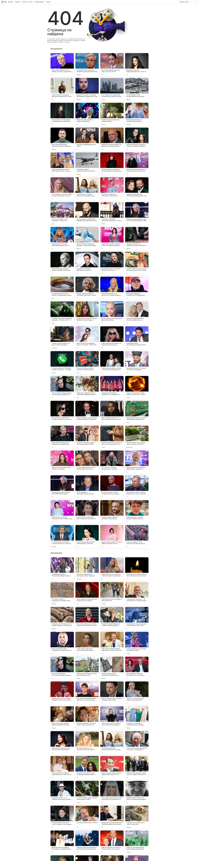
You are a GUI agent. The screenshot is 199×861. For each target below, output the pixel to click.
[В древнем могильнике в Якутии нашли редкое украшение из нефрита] (136, 412)
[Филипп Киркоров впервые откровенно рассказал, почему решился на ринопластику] (87, 288)
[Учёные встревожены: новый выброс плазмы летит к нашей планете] (136, 387)
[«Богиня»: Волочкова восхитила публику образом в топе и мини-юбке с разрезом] (136, 263)
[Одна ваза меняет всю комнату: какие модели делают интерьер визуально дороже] (112, 586)
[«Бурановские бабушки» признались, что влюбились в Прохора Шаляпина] (112, 387)
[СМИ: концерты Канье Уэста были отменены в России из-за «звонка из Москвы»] (112, 412)
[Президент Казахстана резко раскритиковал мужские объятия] (87, 64)
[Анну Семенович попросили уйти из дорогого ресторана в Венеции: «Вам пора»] (87, 742)
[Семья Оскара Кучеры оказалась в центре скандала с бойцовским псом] (87, 412)
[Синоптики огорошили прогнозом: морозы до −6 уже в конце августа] (112, 213)
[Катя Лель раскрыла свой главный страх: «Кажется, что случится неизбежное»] (62, 586)
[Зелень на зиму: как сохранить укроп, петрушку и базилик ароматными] (136, 437)
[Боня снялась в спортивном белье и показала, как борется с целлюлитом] (87, 511)
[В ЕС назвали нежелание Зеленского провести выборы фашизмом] (62, 139)
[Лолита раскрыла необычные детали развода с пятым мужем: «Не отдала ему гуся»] (112, 164)
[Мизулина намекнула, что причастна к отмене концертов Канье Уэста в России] (112, 288)
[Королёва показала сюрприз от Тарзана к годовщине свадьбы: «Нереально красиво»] (136, 139)
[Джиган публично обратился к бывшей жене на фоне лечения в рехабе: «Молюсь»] (87, 213)
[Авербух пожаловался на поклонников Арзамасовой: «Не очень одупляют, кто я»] (136, 189)
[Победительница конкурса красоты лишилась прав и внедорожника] (87, 586)
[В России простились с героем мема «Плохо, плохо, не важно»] (136, 487)
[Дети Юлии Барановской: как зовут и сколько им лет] (112, 64)
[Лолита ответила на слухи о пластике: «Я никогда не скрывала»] (87, 636)
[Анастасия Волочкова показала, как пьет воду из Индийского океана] (62, 387)
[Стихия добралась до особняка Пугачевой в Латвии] (136, 792)
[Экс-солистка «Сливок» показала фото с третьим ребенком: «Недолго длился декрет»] (112, 462)
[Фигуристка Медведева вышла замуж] (87, 139)
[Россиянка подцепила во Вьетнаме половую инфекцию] (87, 718)
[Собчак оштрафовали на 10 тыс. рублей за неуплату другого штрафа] (136, 660)
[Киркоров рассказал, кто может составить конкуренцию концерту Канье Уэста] (136, 362)
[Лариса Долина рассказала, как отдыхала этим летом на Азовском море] (112, 338)
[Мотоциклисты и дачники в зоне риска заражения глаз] (87, 817)
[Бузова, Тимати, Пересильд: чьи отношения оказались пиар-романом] (136, 586)
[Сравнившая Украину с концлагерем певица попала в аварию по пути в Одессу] (62, 718)
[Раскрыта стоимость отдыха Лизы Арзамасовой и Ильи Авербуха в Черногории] (87, 437)
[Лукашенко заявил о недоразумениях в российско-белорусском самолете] (87, 164)
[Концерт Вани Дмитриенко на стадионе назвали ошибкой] (112, 767)
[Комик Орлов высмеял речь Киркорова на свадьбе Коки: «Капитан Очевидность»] (62, 437)
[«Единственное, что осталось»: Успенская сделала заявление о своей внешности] (112, 718)
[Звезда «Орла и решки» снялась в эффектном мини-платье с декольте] (112, 536)
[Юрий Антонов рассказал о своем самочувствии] (87, 114)
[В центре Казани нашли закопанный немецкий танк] (112, 817)
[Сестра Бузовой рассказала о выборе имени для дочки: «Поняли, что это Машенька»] (87, 462)
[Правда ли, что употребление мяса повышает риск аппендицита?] (112, 636)
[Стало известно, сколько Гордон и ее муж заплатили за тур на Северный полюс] (62, 189)
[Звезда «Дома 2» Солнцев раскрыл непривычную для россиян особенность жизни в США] (136, 511)
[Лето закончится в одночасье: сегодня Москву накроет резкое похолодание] (112, 89)
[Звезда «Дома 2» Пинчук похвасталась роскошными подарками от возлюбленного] (62, 611)
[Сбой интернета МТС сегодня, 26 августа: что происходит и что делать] (112, 437)
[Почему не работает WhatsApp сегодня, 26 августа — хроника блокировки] (62, 362)
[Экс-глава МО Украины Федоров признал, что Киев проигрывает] (112, 561)
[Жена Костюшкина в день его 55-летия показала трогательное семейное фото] (136, 164)
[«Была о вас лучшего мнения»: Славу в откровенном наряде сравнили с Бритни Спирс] (112, 238)
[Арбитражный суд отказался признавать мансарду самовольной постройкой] (87, 685)
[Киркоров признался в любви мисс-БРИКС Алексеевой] (62, 487)
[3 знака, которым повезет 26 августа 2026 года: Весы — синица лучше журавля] (62, 338)
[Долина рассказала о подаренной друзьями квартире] (112, 313)
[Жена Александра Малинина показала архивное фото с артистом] (136, 313)
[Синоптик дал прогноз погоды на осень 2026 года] (112, 742)
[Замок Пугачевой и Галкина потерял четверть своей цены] (62, 263)
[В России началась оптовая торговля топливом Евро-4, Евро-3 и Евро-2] (87, 362)
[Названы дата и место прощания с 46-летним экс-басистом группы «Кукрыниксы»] (136, 767)
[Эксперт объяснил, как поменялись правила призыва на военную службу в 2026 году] (136, 238)
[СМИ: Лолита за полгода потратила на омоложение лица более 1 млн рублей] (62, 511)
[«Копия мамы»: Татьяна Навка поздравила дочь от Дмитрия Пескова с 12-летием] (62, 114)
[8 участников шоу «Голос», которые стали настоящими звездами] (112, 487)
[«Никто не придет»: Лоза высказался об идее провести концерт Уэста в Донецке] (136, 536)
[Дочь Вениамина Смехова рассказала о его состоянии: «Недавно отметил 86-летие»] (136, 817)
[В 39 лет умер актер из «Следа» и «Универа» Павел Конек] (112, 842)
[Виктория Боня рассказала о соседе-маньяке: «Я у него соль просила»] (62, 412)
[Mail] (2, 2)
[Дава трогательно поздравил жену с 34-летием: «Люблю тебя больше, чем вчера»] (87, 338)
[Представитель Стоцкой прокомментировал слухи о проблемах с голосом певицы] (62, 238)
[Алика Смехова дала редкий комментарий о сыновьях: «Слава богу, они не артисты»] (87, 536)
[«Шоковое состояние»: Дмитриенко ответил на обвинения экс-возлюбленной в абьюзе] (87, 263)
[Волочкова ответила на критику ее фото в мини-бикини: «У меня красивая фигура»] (87, 767)
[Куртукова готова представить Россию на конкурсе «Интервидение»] (62, 462)
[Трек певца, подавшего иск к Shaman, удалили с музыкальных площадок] (62, 64)
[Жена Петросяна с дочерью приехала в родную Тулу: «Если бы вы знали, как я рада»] (62, 89)
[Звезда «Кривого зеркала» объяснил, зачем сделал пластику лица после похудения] (112, 511)
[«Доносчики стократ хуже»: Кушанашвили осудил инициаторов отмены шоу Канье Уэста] (62, 685)
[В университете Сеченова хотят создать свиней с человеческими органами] (62, 767)
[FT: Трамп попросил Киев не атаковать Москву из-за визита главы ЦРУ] (62, 536)
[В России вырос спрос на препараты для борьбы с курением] (136, 114)
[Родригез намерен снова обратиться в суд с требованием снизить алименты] (112, 660)
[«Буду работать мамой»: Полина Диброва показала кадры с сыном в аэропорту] (87, 313)
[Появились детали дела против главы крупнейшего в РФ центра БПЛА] (136, 636)
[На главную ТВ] (4, 2)
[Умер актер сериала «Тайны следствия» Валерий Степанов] (62, 561)
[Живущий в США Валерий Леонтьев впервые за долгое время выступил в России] (87, 660)
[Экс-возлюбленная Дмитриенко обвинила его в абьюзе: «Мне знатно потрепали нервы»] (87, 842)
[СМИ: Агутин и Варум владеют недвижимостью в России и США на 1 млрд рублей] (112, 792)
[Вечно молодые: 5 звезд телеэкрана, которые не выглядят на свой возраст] (62, 792)
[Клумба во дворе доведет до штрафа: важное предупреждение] (112, 114)
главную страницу (64, 42)
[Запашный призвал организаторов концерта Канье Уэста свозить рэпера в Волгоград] (136, 338)
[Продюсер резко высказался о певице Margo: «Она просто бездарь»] (136, 462)
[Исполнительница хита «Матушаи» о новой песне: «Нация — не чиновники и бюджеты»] (112, 189)
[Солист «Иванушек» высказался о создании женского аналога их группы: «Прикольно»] (112, 685)
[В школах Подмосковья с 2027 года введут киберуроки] (136, 611)
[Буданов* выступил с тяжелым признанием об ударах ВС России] (87, 89)
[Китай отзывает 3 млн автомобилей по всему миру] (136, 89)
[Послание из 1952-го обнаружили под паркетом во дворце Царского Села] (62, 742)
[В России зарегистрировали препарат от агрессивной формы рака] (87, 238)
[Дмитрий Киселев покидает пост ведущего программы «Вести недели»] (112, 139)
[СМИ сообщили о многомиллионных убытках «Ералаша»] (87, 487)
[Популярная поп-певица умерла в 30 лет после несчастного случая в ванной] (136, 718)
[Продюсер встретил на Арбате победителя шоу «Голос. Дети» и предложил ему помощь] (62, 842)
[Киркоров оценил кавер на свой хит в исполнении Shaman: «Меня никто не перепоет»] (136, 213)
